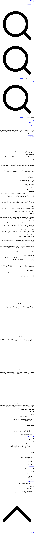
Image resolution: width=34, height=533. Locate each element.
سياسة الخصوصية (29, 4)
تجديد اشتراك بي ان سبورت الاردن (17, 402)
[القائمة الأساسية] (33, 81)
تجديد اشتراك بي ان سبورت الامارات (17, 369)
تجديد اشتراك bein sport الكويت (17, 303)
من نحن (31, 6)
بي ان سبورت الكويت (25, 496)
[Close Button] (33, 120)
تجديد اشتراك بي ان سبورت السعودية (17, 336)
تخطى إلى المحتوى (31, 0)
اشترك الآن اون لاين (31, 422)
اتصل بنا (31, 5)
